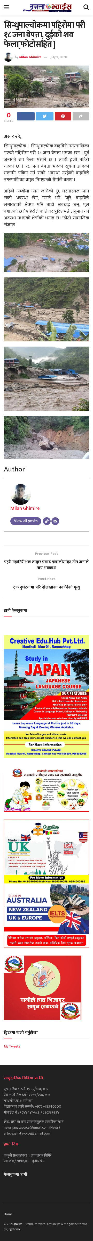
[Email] (55, 521)
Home (8, 1214)
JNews (18, 1223)
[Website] (47, 521)
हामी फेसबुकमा (15, 610)
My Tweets (12, 1046)
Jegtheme (14, 1229)
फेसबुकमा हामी (15, 1174)
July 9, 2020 (58, 57)
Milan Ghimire (30, 57)
